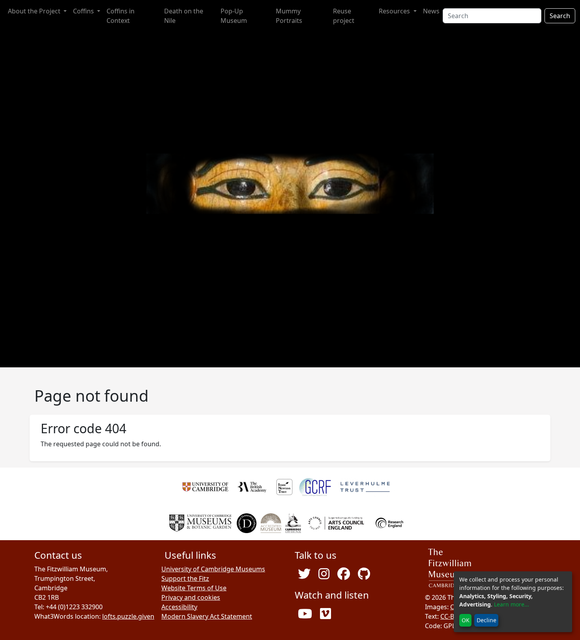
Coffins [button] (84, 11)
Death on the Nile (183, 16)
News (431, 11)
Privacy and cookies (190, 597)
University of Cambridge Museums (213, 569)
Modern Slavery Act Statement (206, 616)
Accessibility (179, 607)
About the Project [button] (35, 11)
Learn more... (511, 604)
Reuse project (343, 16)
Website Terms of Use (193, 588)
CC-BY (449, 616)
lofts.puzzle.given (128, 616)
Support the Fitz (185, 578)
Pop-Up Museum (234, 16)
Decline (486, 620)
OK (466, 620)
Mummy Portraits (289, 16)
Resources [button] (395, 11)
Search (560, 15)
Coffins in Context (121, 16)
